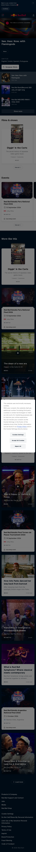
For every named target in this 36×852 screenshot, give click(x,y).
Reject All (18, 446)
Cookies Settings (18, 434)
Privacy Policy (22, 426)
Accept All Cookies (18, 440)
